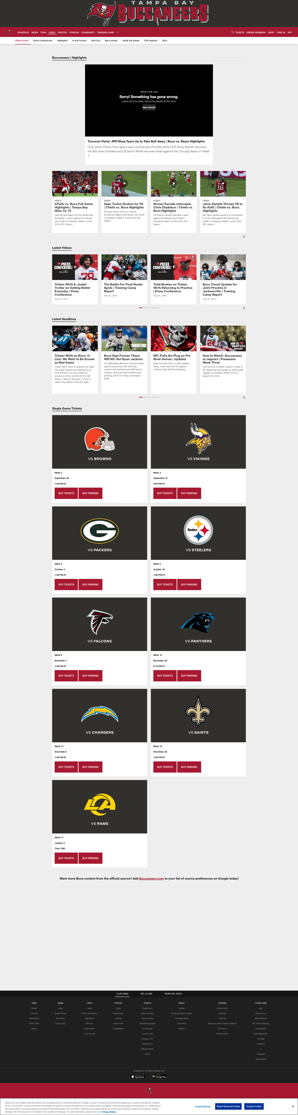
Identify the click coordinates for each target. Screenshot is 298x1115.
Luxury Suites (147, 1034)
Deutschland (261, 1059)
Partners (181, 1028)
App (260, 1008)
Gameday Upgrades (147, 1023)
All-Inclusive (147, 1028)
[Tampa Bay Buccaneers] (149, 1090)
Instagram (261, 1054)
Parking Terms (222, 1034)
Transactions (34, 1018)
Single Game (147, 1008)
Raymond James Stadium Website (222, 1023)
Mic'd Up (89, 1023)
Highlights (89, 1018)
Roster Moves (60, 1013)
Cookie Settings (202, 1106)
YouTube (260, 1039)
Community (60, 1023)
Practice (118, 1018)
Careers (181, 1008)
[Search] (233, 32)
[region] (149, 1106)
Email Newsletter (261, 1034)
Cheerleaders (118, 1028)
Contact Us (181, 1023)
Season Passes (147, 1013)
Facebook (261, 1044)
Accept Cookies (254, 1106)
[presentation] (244, 237)
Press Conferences (89, 1013)
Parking (222, 1018)
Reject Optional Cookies (228, 1106)
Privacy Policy (109, 1111)
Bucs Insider (89, 1028)
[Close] (293, 1106)
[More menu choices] (117, 32)
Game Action (118, 1013)
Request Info (147, 1044)
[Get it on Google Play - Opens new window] (159, 1078)
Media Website (261, 1018)
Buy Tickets (66, 493)
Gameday (222, 1013)
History (34, 1028)
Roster (34, 1008)
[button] (149, 107)
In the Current (89, 1034)
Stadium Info (222, 1008)
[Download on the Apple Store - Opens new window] (138, 1076)
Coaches (34, 1013)
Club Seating (147, 1018)
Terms (147, 1054)
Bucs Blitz (60, 1018)
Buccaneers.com (151, 878)
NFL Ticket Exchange (260, 1023)
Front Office (34, 1023)
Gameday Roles (181, 1018)
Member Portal (147, 1049)
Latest (60, 1008)
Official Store (260, 1013)
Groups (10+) (147, 1039)
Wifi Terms (222, 1028)
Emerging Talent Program (181, 1013)
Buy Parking (90, 493)
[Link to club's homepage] (8, 32)
